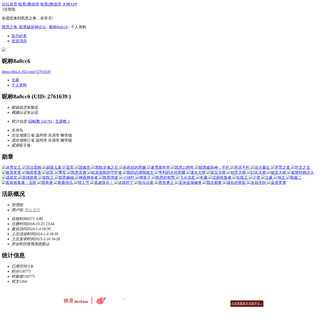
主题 (15, 80)
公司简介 (142, 297)
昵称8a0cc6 (58, 27)
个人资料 (19, 85)
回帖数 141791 (41, 121)
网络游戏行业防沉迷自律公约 (198, 303)
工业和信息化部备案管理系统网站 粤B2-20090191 (130, 312)
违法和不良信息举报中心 (80, 312)
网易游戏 (229, 297)
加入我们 (257, 297)
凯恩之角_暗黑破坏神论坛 (24, 27)
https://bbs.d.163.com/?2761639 (26, 72)
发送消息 (19, 41)
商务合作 (243, 297)
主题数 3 (62, 121)
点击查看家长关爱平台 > (247, 303)
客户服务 (157, 297)
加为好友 (19, 36)
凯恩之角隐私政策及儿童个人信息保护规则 (193, 297)
